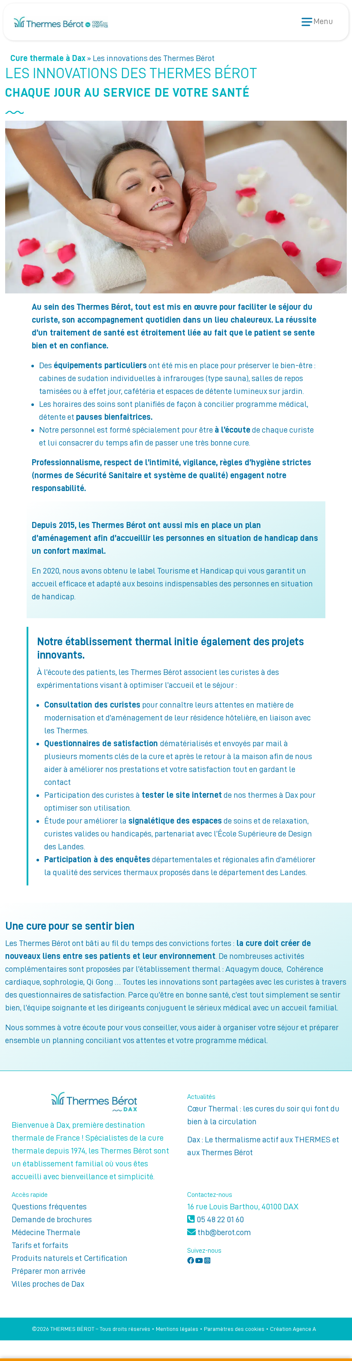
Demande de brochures (52, 1219)
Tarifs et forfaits (40, 1245)
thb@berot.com (223, 1232)
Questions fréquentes (49, 1206)
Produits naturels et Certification (69, 1258)
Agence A (304, 1329)
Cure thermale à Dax (47, 58)
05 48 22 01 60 (219, 1219)
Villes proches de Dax (48, 1283)
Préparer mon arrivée (48, 1270)
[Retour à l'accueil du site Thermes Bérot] (61, 21)
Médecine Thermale (46, 1232)
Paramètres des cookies (234, 1329)
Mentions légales (177, 1329)
